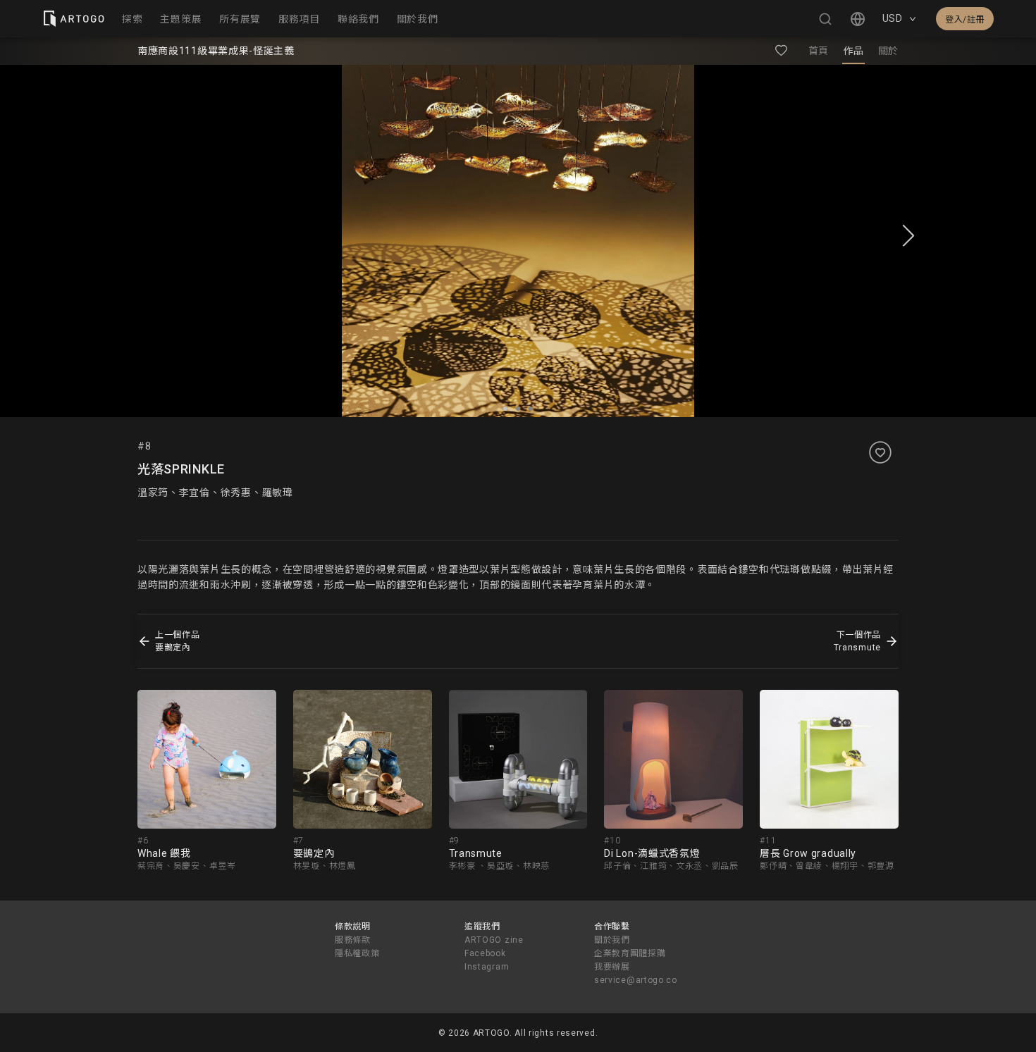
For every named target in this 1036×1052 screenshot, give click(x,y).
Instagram (486, 967)
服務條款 (353, 940)
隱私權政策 (357, 953)
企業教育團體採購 (630, 953)
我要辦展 (612, 967)
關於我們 (612, 940)
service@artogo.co (635, 980)
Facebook (485, 953)
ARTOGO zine (494, 940)
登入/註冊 (965, 20)
